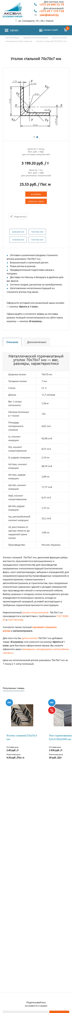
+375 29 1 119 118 (51, 11)
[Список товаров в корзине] (65, 30)
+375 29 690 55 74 (51, 4)
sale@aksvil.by (49, 14)
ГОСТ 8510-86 (15, 619)
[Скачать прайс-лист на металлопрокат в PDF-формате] (41, 30)
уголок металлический (35, 612)
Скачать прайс (51, 29)
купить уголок (30, 638)
